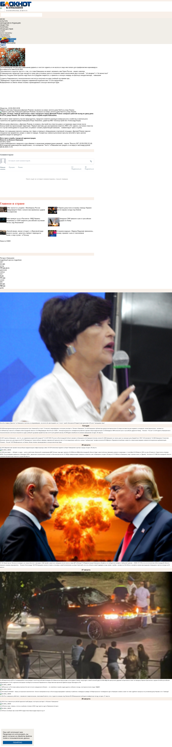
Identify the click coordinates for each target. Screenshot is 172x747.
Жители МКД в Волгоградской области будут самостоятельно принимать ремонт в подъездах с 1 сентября (102, 452)
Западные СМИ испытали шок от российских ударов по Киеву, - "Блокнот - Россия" (129, 430)
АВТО (12, 41)
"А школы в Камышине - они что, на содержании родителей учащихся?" (23, 438)
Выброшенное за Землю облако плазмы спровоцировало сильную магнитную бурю (38, 442)
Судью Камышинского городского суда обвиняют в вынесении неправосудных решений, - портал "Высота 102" (39, 143)
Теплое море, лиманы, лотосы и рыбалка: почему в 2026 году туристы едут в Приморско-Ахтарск (30, 706)
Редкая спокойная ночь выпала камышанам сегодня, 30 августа (85, 432)
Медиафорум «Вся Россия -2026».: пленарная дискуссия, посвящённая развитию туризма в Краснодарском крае (71, 430)
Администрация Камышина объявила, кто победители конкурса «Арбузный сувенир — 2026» (111, 563)
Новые (2, 167)
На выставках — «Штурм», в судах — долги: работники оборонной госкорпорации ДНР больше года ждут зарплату (36, 452)
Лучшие (12, 167)
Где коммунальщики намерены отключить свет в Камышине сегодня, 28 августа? (90, 454)
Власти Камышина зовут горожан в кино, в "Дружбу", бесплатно (135, 454)
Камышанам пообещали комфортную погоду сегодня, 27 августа (91, 696)
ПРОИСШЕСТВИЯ (6, 29)
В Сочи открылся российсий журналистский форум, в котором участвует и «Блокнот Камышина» (30, 701)
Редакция (3, 47)
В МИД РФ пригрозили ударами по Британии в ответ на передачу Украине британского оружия (130, 680)
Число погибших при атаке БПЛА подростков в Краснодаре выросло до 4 (24, 710)
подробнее (18, 260)
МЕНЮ (2, 19)
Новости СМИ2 (5, 241)
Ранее (20, 167)
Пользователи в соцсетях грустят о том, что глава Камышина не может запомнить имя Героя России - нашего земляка (42, 71)
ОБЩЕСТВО (4, 25)
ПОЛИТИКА (4, 27)
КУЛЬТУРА (4, 21)
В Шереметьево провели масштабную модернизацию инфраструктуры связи (25, 447)
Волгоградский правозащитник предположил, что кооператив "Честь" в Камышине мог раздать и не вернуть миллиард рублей (45, 145)
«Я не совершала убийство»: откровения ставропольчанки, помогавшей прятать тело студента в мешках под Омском (36, 696)
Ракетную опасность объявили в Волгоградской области (19, 430)
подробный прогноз (7, 260)
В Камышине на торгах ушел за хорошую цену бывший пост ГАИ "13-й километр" (128, 438)
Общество (3, 108)
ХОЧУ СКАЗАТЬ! (6, 33)
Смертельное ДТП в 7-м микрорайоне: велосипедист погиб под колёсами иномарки (27, 680)
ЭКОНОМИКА (5, 35)
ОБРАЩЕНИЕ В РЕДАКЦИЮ (10, 23)
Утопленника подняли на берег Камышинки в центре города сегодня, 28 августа (74, 447)
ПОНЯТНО (17, 742)
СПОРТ (2, 31)
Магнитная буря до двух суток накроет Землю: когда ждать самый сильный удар (77, 680)
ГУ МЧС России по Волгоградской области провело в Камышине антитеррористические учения (75, 438)
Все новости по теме (7, 69)
